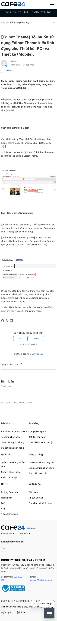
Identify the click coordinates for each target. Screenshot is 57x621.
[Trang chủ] (13, 5)
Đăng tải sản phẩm (37, 431)
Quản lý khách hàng (11, 472)
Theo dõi (8, 70)
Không (37, 338)
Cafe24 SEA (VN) (13, 12)
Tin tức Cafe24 (35, 497)
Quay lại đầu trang (10, 364)
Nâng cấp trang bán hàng (41, 468)
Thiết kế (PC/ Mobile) (41, 12)
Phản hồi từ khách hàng (40, 503)
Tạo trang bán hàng (11, 437)
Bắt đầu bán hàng (37, 437)
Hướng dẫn (6, 497)
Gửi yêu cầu (37, 354)
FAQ (3, 503)
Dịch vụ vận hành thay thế (41, 462)
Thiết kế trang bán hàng (12, 442)
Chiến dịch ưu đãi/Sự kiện (40, 442)
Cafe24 (13, 61)
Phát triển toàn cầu (37, 473)
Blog (3, 508)
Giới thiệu (33, 492)
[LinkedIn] (11, 320)
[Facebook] (2, 320)
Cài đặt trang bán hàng (12, 448)
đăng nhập (13, 402)
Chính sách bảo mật (11, 606)
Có (20, 338)
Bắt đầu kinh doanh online (14, 431)
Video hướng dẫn (9, 514)
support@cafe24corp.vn (41, 580)
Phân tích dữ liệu (9, 477)
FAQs (26, 12)
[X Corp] (7, 320)
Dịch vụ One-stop (9, 492)
